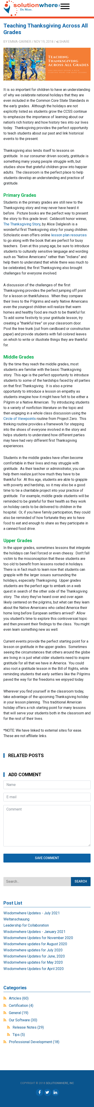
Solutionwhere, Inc (60, 1083)
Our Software (23, 1020)
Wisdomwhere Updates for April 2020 (33, 969)
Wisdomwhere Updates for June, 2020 (34, 956)
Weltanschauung (16, 919)
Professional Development (34, 1042)
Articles (19, 998)
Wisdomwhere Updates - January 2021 (34, 932)
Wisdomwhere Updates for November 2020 (38, 938)
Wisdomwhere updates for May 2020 (33, 962)
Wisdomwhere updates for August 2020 (35, 944)
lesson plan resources (69, 235)
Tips (19, 1034)
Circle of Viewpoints (19, 418)
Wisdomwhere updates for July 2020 (33, 950)
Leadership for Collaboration (26, 925)
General (18, 1013)
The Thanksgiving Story (21, 224)
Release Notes (28, 1027)
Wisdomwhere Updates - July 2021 (31, 913)
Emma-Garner (19, 41)
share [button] (64, 41)
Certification (21, 1005)
